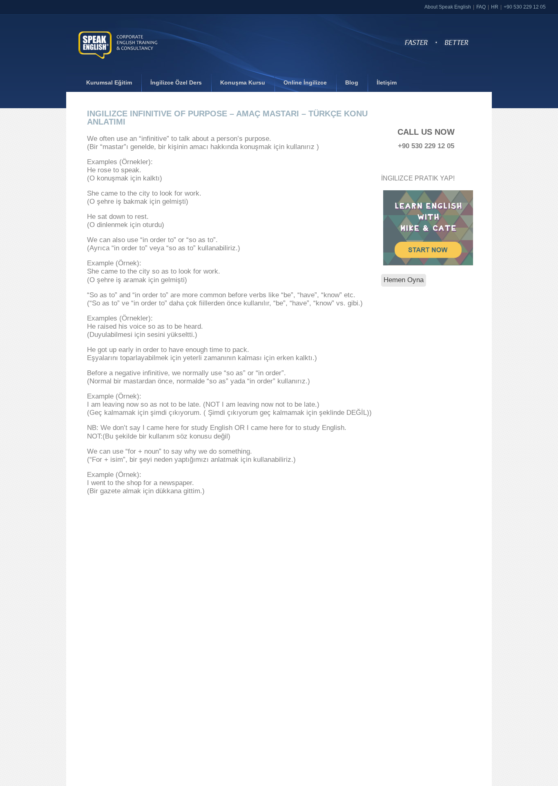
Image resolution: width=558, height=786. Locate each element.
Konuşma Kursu (242, 82)
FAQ (481, 7)
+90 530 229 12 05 (525, 7)
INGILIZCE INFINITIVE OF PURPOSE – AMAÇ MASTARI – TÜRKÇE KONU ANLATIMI (227, 117)
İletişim (387, 82)
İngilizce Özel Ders (176, 82)
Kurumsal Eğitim (109, 82)
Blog (351, 82)
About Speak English (447, 7)
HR (494, 7)
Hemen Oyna (404, 280)
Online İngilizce (305, 82)
